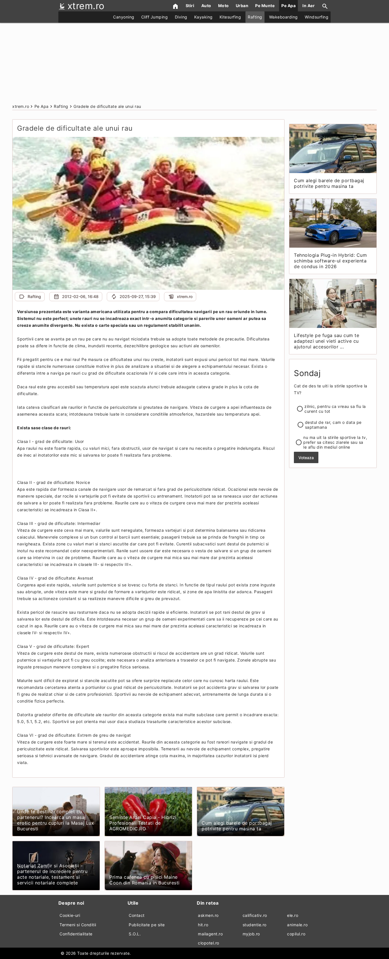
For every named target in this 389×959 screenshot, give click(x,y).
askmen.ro (208, 915)
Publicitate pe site (147, 924)
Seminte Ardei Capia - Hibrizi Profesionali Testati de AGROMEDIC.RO (143, 822)
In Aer (308, 5)
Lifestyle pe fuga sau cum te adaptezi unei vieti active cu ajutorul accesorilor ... (326, 341)
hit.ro (203, 924)
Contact (137, 915)
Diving (181, 17)
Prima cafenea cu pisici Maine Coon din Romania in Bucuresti (144, 880)
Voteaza (306, 457)
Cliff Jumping (154, 17)
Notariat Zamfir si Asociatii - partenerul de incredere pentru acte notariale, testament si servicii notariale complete (52, 874)
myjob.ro (251, 933)
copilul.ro (296, 933)
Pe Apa (288, 5)
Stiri (190, 5)
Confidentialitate (76, 933)
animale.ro (297, 924)
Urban (242, 5)
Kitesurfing (230, 17)
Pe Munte (265, 5)
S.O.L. (135, 933)
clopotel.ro (208, 942)
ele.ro (292, 915)
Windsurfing (317, 17)
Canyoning (123, 17)
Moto (223, 5)
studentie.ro (255, 924)
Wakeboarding (283, 17)
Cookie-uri (70, 915)
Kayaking (203, 17)
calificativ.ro (255, 915)
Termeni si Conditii (78, 924)
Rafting (255, 17)
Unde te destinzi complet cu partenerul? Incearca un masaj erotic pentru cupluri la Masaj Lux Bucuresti (55, 820)
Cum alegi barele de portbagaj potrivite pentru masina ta (237, 825)
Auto (206, 5)
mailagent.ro (210, 933)
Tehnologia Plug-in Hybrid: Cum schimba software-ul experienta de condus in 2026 (330, 260)
